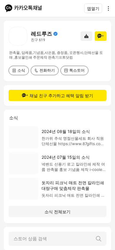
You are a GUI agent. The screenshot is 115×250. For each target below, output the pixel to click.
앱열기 (93, 8)
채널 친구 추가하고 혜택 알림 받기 (61, 95)
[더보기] (106, 8)
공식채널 (55, 33)
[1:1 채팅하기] (86, 36)
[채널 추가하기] (100, 36)
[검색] (98, 238)
